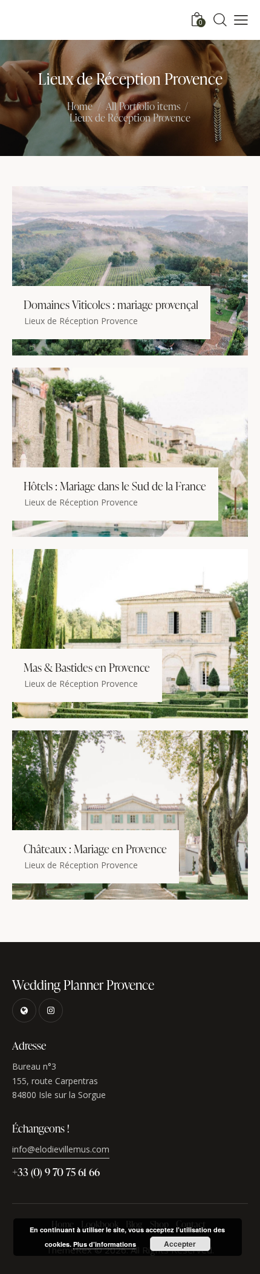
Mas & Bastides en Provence (87, 667)
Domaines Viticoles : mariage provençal (111, 304)
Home (80, 107)
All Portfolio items (143, 106)
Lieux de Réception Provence (81, 321)
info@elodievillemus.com (60, 1149)
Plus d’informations (104, 1244)
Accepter (180, 1243)
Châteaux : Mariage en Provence (95, 849)
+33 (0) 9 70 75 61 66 (56, 1171)
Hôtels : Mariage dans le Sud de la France (115, 486)
